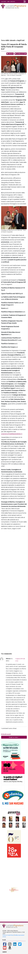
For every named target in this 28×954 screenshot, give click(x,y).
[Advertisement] (14, 24)
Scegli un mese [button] (13, 737)
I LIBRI (8, 1)
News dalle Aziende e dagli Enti (12, 40)
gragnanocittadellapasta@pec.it (11, 434)
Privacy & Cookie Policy (8, 935)
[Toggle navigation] (24, 1)
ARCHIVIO (12, 1)
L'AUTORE (3, 1)
